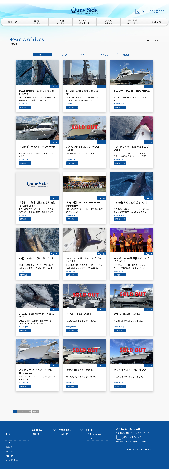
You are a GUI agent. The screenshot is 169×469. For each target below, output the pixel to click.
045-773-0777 (153, 11)
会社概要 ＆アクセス (132, 21)
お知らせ (12, 21)
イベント (84, 54)
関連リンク (10, 451)
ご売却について (92, 438)
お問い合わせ (10, 456)
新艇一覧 (36, 434)
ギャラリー (106, 54)
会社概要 (9, 443)
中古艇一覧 (64, 434)
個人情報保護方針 (12, 460)
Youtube (127, 54)
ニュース (63, 54)
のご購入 (36, 22)
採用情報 (156, 21)
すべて (42, 54)
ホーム (148, 40)
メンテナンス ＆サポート (84, 21)
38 (30, 411)
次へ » (35, 411)
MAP (162, 429)
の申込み (108, 22)
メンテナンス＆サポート (95, 434)
